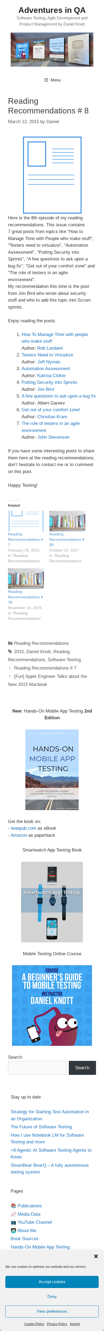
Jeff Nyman (48, 361)
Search (15, 1057)
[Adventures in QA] (52, 49)
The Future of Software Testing (41, 1126)
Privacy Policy (57, 1324)
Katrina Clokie (51, 375)
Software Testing (64, 659)
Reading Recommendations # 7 (25, 539)
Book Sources (25, 1238)
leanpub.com (23, 828)
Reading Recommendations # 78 (25, 596)
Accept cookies (52, 1281)
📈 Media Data (25, 1214)
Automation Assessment (46, 368)
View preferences (52, 1311)
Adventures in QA (52, 10)
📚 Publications (26, 1205)
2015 (19, 651)
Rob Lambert (50, 348)
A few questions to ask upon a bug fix (59, 396)
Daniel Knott (38, 651)
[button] (96, 1256)
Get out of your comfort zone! (51, 409)
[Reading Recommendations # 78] (26, 578)
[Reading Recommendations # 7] (26, 521)
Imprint (75, 1324)
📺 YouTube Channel (31, 1222)
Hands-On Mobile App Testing (40, 1247)
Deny (52, 1296)
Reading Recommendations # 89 (66, 539)
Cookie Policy (34, 1324)
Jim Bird (45, 389)
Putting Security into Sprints (49, 382)
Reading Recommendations (41, 643)
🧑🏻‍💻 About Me (23, 1230)
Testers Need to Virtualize (47, 354)
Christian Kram (52, 416)
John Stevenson (53, 437)
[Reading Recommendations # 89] (67, 521)
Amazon (19, 835)
